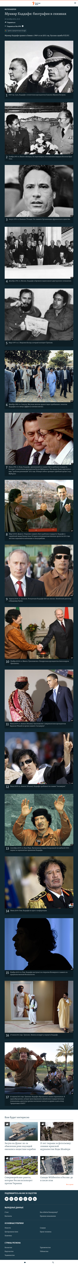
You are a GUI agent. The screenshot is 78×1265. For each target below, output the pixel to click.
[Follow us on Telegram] (21, 1199)
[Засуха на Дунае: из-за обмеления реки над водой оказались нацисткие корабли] (21, 1131)
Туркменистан (45, 1247)
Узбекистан (44, 1251)
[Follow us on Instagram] (11, 1199)
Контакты (8, 1216)
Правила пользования (48, 1216)
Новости (8, 1228)
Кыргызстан (9, 1251)
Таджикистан (10, 1255)
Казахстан (8, 1247)
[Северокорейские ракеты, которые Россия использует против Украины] (21, 1165)
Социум (43, 1228)
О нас (7, 1212)
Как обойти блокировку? (49, 1212)
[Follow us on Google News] (30, 1199)
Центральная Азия (11, 1232)
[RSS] (35, 1199)
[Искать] (53, 1262)
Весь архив (69, 1184)
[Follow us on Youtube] (7, 1199)
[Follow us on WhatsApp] (25, 1199)
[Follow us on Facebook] (16, 1199)
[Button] (10, 23)
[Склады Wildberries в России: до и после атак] (56, 1165)
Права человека (45, 1232)
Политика (8, 1236)
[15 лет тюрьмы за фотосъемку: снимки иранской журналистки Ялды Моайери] (56, 1131)
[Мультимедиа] (25, 1262)
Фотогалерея (10, 9)
